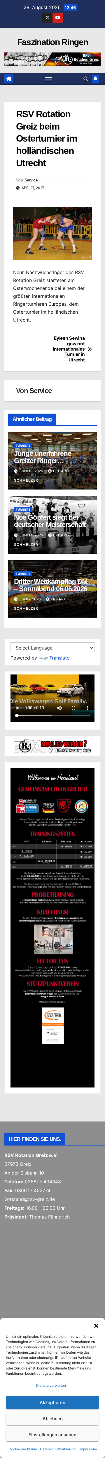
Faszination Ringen (52, 42)
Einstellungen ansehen (52, 1434)
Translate (59, 658)
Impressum (88, 1449)
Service (31, 180)
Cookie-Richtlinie (22, 1449)
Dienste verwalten (51, 1385)
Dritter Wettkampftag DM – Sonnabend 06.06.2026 (51, 585)
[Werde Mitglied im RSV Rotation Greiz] (52, 745)
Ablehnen (53, 1418)
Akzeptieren (52, 1402)
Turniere (23, 445)
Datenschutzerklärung (58, 1449)
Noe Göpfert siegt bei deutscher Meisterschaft (50, 521)
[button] (96, 1325)
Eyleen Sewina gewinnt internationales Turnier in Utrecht (69, 349)
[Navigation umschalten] (48, 79)
